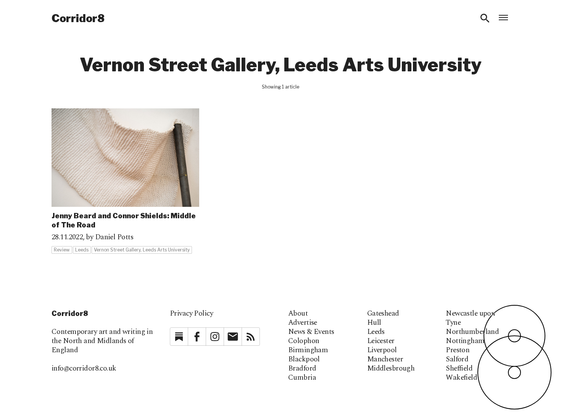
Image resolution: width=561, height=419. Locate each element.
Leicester (381, 341)
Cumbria (302, 377)
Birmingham (308, 350)
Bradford (302, 368)
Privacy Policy (191, 313)
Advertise (302, 322)
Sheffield (459, 368)
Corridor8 (78, 18)
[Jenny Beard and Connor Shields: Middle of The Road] (125, 181)
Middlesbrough (391, 368)
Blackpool (304, 359)
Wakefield (461, 377)
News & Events (311, 332)
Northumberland (472, 332)
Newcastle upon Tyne (470, 318)
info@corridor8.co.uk (84, 368)
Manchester (385, 359)
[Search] (485, 18)
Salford (457, 359)
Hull (374, 322)
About (298, 313)
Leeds (376, 332)
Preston (457, 350)
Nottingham (465, 341)
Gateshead (383, 313)
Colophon (303, 341)
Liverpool (382, 350)
